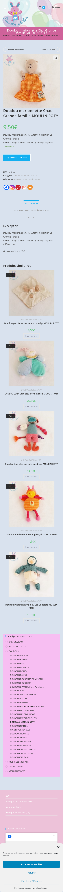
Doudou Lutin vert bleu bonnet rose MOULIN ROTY (31, 393)
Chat (25, 179)
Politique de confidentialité (19, 801)
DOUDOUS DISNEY (18, 671)
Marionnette (34, 179)
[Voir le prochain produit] (58, 49)
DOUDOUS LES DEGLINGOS (22, 714)
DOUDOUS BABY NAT (19, 659)
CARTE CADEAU (16, 642)
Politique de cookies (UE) (18, 812)
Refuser (31, 872)
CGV (8, 795)
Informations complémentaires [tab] (31, 210)
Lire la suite (31, 336)
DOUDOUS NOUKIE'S (19, 733)
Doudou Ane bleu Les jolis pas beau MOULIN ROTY (31, 464)
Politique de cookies (22, 888)
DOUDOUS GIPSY (18, 690)
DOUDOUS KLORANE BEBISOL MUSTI (27, 706)
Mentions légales (40, 888)
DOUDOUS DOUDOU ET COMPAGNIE (26, 679)
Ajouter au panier (16, 157)
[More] (30, 187)
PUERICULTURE (16, 766)
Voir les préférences (31, 880)
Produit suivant (48, 49)
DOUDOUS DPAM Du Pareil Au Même (27, 687)
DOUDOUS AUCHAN (19, 655)
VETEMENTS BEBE (17, 771)
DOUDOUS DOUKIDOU (20, 683)
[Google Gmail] (24, 187)
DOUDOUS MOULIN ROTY (25, 175)
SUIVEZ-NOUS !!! (16, 828)
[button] (58, 847)
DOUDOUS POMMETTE (20, 745)
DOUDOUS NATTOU (19, 726)
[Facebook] (6, 187)
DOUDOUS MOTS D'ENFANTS (23, 718)
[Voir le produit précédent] (5, 49)
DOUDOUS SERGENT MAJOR (23, 749)
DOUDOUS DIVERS (18, 675)
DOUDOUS (14, 651)
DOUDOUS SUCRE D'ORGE (22, 753)
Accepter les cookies (31, 864)
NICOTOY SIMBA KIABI (20, 729)
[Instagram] (12, 187)
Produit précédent (16, 49)
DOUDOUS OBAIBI (18, 737)
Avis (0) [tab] (31, 217)
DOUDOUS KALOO (18, 698)
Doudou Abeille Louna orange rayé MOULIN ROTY (31, 534)
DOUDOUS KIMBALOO (20, 702)
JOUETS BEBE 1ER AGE (18, 762)
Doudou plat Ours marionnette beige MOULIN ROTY (31, 323)
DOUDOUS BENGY (18, 663)
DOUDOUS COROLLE (19, 667)
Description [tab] (31, 203)
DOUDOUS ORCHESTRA (20, 741)
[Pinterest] (18, 187)
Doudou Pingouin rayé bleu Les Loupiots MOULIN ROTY (31, 606)
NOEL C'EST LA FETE (18, 646)
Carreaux (18, 179)
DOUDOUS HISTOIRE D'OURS (23, 694)
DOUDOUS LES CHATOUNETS (23, 710)
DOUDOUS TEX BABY (19, 757)
